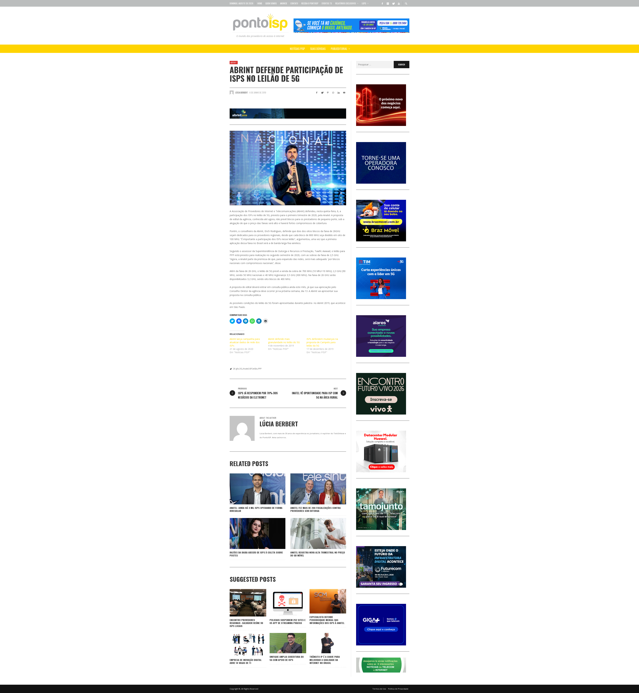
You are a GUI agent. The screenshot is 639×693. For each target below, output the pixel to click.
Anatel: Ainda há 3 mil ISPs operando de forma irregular (256, 509)
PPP (260, 368)
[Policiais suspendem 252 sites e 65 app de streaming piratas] (282, 603)
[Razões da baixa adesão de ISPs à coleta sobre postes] (252, 533)
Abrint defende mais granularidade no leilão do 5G (284, 340)
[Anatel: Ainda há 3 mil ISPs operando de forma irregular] (252, 489)
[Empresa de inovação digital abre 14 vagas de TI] (242, 644)
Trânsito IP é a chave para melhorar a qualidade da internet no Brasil (325, 659)
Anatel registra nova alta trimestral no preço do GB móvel (317, 554)
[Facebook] (382, 3)
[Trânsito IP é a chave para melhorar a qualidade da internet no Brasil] (322, 643)
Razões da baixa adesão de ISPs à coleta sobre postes (256, 554)
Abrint (233, 62)
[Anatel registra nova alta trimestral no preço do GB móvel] (313, 533)
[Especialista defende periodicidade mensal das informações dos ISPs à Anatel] (322, 601)
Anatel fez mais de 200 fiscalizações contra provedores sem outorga (315, 509)
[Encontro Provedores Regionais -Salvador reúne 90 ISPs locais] (242, 602)
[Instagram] (387, 3)
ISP (250, 368)
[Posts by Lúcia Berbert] (232, 92)
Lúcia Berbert (241, 92)
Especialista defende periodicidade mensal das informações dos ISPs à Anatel (327, 620)
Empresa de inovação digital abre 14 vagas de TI (246, 661)
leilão (255, 368)
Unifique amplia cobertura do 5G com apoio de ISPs (287, 658)
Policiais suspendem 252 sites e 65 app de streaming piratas (288, 621)
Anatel (246, 368)
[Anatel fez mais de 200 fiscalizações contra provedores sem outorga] (313, 489)
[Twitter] (393, 3)
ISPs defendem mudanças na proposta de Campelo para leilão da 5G (322, 342)
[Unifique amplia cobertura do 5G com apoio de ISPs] (282, 643)
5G (241, 368)
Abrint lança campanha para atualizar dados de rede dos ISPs (245, 342)
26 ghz (236, 368)
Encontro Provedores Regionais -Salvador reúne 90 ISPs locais (246, 623)
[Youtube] (398, 3)
